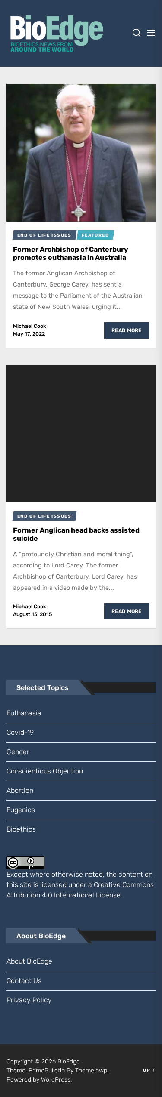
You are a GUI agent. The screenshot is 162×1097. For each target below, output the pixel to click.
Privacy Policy (29, 1000)
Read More (126, 330)
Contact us (23, 981)
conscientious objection (44, 771)
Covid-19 (20, 732)
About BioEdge (29, 961)
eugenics (20, 810)
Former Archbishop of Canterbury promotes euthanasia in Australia (70, 253)
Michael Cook (29, 326)
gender (17, 752)
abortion (19, 790)
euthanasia (23, 713)
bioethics (21, 829)
